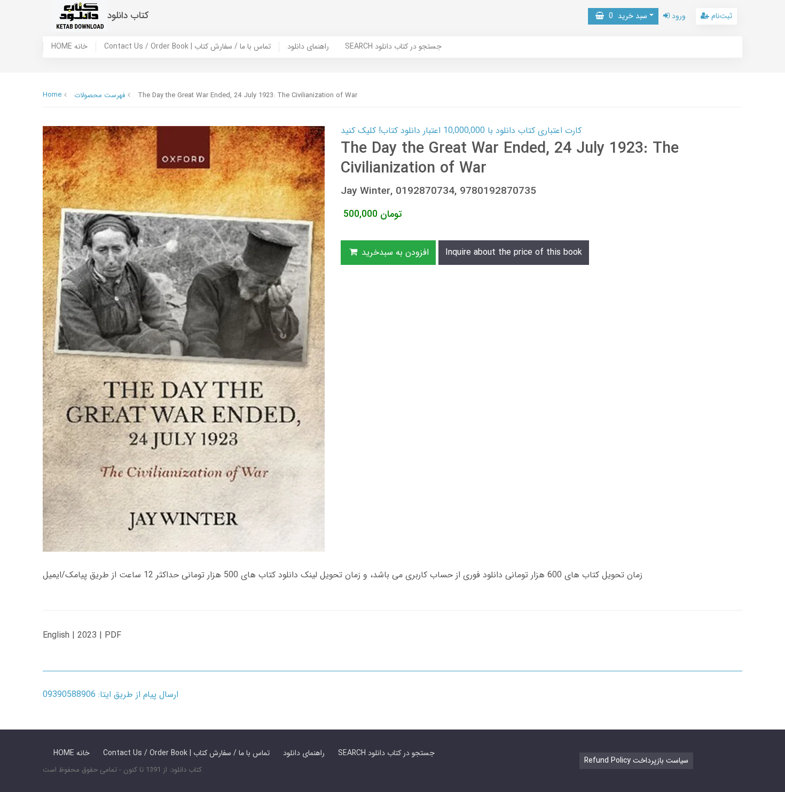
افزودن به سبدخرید (394, 252)
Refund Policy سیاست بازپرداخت (636, 760)
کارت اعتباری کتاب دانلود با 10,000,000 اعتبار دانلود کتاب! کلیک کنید (461, 130)
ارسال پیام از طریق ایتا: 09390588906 (110, 694)
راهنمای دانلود (308, 47)
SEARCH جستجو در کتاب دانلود (393, 47)
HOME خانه (69, 47)
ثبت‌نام (720, 16)
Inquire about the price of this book (513, 252)
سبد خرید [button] (625, 16)
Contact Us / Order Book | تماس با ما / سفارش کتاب (187, 47)
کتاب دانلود (128, 16)
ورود (678, 16)
